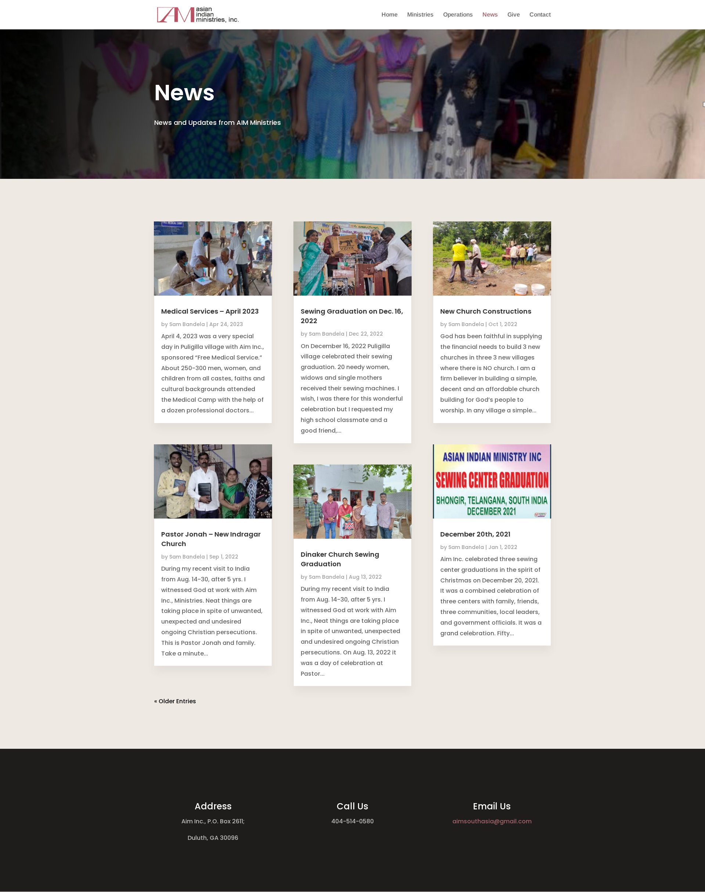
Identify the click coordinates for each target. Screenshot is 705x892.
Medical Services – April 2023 (210, 311)
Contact (540, 15)
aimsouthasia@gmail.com (492, 821)
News (490, 15)
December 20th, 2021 (475, 534)
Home (390, 15)
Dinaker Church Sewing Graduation (340, 559)
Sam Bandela (187, 324)
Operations (458, 15)
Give (513, 15)
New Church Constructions (485, 311)
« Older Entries (175, 701)
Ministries (420, 15)
